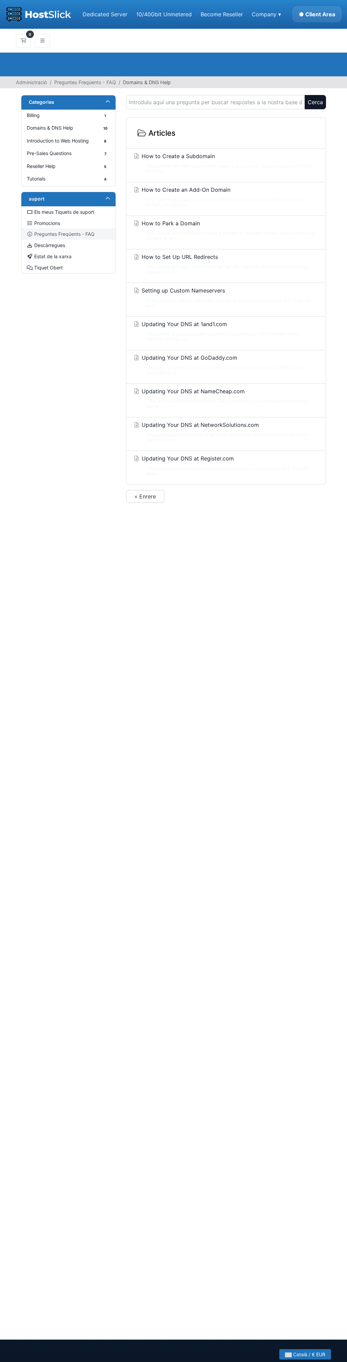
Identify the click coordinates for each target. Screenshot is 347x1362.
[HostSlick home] (38, 14)
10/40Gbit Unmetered (164, 14)
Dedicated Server (105, 14)
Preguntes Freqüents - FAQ (85, 82)
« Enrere (145, 496)
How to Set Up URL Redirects (224, 264)
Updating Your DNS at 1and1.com (220, 331)
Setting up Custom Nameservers (225, 297)
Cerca (315, 102)
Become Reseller (222, 14)
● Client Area (317, 14)
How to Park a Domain (227, 230)
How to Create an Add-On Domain (222, 196)
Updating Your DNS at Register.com (224, 465)
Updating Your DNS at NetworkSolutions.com (223, 431)
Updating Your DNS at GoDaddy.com (223, 364)
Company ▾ (266, 14)
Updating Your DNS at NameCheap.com (224, 398)
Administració (31, 82)
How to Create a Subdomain (226, 163)
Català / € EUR (308, 1354)
